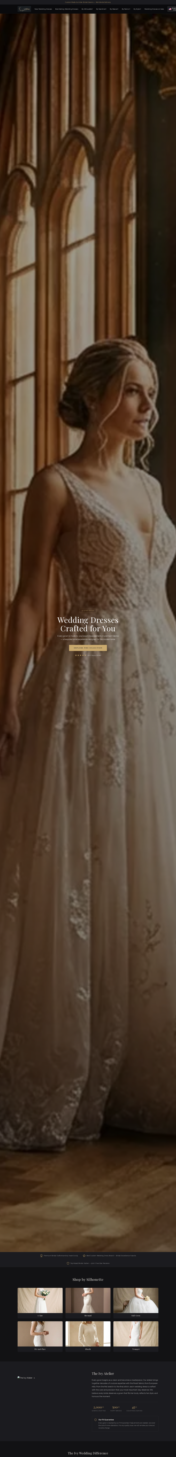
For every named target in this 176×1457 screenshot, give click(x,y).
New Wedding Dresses (43, 9)
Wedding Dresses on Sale (154, 9)
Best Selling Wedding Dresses (66, 9)
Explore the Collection (88, 648)
